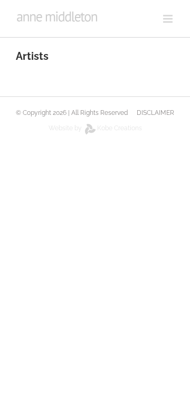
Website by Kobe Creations (95, 128)
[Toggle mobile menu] (168, 18)
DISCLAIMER (155, 112)
